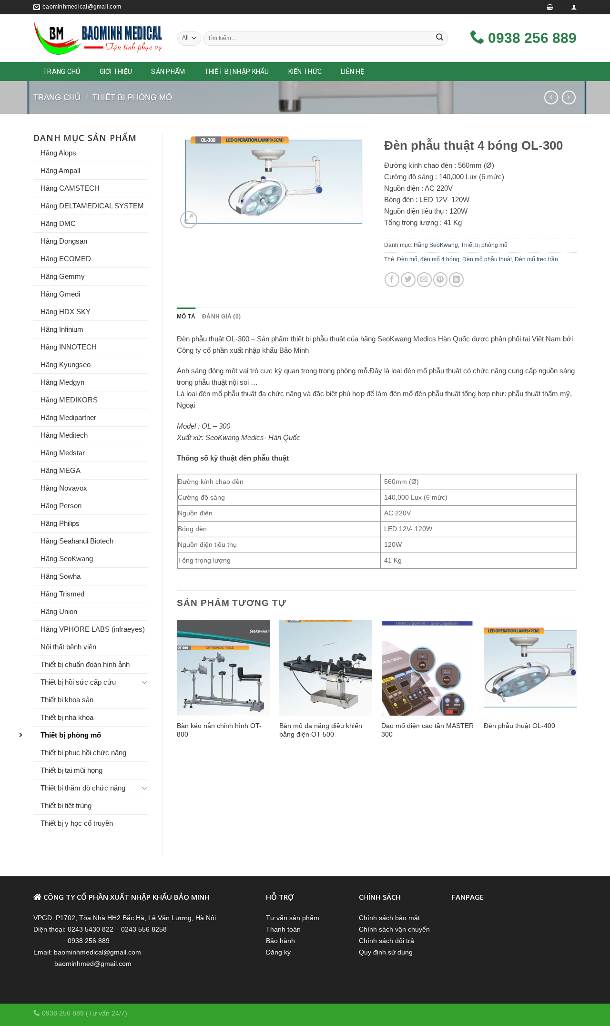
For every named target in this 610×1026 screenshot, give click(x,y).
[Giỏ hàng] (550, 7)
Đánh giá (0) (221, 316)
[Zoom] (188, 219)
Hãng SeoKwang (67, 558)
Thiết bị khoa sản (67, 700)
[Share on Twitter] (408, 279)
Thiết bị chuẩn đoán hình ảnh (85, 664)
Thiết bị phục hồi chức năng (83, 753)
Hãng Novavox (64, 488)
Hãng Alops (58, 153)
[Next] (576, 688)
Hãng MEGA (61, 470)
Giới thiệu (116, 71)
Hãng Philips (60, 523)
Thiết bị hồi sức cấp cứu (78, 682)
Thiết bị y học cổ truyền (77, 823)
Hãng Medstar (63, 453)
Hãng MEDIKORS (69, 400)
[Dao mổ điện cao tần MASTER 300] (427, 668)
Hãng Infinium (62, 329)
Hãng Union (59, 611)
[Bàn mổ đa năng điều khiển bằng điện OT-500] (325, 668)
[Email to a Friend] (424, 279)
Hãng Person (61, 506)
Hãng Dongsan (64, 241)
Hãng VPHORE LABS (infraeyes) (93, 629)
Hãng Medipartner (68, 417)
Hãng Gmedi (60, 294)
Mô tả (186, 316)
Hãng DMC (58, 223)
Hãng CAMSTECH (70, 188)
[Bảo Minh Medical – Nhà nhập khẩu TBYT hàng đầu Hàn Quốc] (98, 38)
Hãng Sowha (61, 576)
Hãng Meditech (64, 435)
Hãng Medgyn (62, 382)
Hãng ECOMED (66, 259)
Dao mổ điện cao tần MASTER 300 (427, 730)
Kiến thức (305, 71)
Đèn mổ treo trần (536, 259)
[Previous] (177, 688)
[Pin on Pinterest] (440, 279)
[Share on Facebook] (392, 279)
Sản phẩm (168, 71)
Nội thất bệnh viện (68, 647)
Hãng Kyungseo (66, 364)
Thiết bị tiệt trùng (66, 805)
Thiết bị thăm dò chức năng (83, 788)
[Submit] (439, 38)
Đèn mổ (407, 259)
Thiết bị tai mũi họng (71, 770)
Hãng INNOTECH (69, 347)
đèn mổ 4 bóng (439, 259)
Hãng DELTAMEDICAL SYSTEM (92, 206)
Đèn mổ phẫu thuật (487, 259)
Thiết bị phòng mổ (132, 97)
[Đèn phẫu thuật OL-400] (530, 668)
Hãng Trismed (62, 594)
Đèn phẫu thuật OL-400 (519, 725)
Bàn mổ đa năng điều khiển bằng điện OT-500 (320, 730)
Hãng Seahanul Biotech (77, 541)
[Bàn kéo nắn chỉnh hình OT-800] (223, 668)
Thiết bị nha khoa (67, 717)
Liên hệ (352, 71)
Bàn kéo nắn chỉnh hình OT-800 (219, 730)
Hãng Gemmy (63, 276)
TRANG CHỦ (62, 71)
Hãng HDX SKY (66, 312)
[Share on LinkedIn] (456, 279)
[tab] (186, 317)
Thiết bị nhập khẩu (236, 71)
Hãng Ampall (60, 170)
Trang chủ (57, 97)
